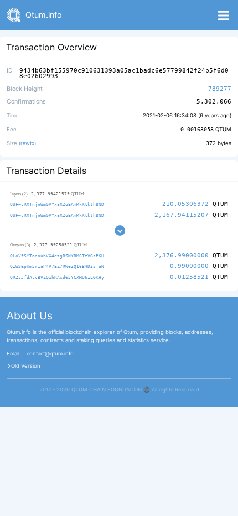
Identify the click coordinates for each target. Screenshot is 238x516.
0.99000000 (189, 266)
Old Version (25, 366)
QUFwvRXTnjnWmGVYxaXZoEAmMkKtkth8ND (57, 204)
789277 (219, 88)
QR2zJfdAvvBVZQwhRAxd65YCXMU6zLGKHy (57, 277)
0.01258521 (189, 277)
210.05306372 (185, 204)
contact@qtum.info (50, 354)
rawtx (27, 143)
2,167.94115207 (181, 215)
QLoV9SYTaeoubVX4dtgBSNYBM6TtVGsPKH (57, 256)
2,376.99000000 (181, 255)
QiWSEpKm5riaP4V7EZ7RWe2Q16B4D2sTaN (57, 266)
